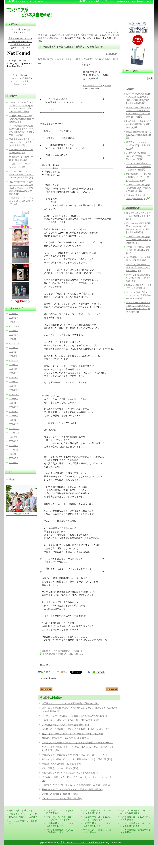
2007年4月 (13, 462)
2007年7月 (13, 450)
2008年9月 (13, 399)
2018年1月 (13, 318)
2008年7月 (13, 407)
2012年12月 (14, 343)
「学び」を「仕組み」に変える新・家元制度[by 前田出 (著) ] (71, 720)
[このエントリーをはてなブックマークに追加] (39, 672)
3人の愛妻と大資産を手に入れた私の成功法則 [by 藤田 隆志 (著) (138, 124)
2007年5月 (13, 458)
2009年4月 (13, 377)
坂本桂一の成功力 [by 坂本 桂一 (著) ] (60, 794)
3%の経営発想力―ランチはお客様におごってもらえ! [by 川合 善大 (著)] (138, 177)
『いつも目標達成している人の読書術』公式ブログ (60, 831)
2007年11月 (14, 433)
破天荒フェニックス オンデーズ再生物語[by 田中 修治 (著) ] (71, 703)
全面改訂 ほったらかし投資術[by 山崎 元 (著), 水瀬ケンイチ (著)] (21, 201)
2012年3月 (13, 347)
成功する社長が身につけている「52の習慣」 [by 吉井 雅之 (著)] (73, 733)
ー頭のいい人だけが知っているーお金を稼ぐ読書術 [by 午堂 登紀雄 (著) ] (77, 785)
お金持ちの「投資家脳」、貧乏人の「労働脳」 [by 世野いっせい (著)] (75, 729)
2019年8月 (13, 313)
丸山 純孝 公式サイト (21, 810)
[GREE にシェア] (50, 672)
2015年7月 (13, 322)
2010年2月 (13, 360)
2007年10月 (14, 437)
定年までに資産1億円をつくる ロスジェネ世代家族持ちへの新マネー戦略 (77, 742)
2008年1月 (13, 424)
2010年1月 (13, 364)
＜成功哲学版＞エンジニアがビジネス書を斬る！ (97, 818)
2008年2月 (13, 420)
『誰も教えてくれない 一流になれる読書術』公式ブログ (23, 815)
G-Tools (108, 85)
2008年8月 (13, 403)
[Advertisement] (79, 26)
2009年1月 (13, 386)
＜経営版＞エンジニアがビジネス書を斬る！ (60, 811)
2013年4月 (13, 330)
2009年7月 (13, 373)
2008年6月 (13, 411)
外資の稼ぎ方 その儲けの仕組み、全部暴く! (61, 651)
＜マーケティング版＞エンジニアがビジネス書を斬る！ (60, 818)
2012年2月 (13, 352)
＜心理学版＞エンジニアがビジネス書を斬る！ (97, 824)
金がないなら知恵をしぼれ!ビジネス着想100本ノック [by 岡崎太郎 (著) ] (77, 759)
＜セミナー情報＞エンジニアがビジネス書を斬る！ (135, 824)
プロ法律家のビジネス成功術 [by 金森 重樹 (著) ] (65, 724)
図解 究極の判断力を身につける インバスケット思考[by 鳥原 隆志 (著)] (21, 142)
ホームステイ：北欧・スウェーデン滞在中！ (97, 831)
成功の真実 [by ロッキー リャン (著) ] (60, 768)
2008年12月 (14, 390)
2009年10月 (14, 369)
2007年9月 (13, 441)
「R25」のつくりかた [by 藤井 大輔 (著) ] (62, 798)
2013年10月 (14, 326)
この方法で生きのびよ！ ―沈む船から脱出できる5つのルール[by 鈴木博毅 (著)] (21, 174)
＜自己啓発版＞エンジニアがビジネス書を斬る (97, 811)
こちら (23, 84)
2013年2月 (13, 339)
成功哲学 (45, 697)
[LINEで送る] (98, 672)
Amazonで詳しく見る (93, 85)
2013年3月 (13, 335)
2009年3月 (13, 381)
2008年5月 (13, 416)
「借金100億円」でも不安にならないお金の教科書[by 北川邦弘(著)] (21, 119)
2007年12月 (14, 428)
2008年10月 (14, 394)
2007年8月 (13, 445)
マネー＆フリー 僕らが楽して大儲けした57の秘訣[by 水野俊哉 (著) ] (75, 715)
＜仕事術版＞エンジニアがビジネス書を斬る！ (60, 824)
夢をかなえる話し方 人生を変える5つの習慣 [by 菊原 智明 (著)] (72, 789)
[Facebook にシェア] (89, 672)
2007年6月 (13, 454)
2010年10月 (14, 356)
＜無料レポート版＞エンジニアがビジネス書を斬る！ (135, 811)
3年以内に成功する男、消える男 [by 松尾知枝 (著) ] (66, 738)
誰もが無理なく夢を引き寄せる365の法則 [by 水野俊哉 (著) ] (71, 773)
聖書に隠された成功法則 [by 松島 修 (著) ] (62, 764)
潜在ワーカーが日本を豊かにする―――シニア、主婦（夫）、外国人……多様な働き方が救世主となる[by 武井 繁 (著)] (21, 188)
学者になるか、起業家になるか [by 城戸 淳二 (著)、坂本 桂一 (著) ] (74, 755)
